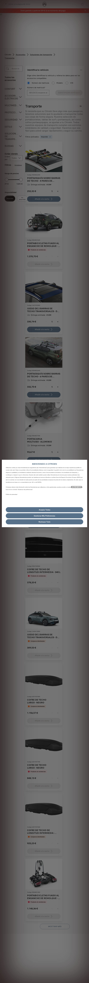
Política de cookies (77, 487)
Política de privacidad (11, 494)
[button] (44, 515)
